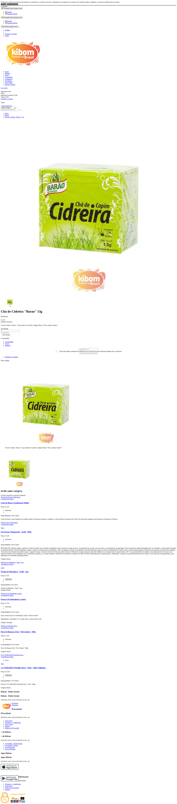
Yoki (2, 664)
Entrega (7, 726)
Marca (3, 360)
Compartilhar (9, 342)
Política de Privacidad (12, 728)
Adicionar (5, 333)
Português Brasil (12, 14)
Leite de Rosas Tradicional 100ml (15, 503)
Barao (7, 360)
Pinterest (7, 345)
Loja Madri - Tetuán (11, 745)
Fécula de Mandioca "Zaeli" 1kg (14, 572)
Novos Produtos (10, 749)
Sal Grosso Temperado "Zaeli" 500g (16, 532)
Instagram (15, 705)
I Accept (3, 4)
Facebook (15, 703)
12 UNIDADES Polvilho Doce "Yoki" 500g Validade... (24, 668)
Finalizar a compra (11, 34)
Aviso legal (8, 721)
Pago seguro (9, 724)
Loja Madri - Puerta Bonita (13, 743)
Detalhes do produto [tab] (11, 357)
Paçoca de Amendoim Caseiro (13, 599)
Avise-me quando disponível (88, 353)
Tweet (7, 344)
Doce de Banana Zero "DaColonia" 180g (18, 632)
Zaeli (2, 528)
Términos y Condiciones (13, 722)
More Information (12, 4)
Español (9, 12)
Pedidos (7, 30)
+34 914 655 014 (6, 106)
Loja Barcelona (10, 747)
